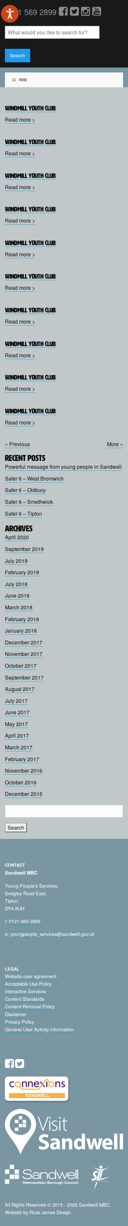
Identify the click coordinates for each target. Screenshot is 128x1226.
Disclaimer (16, 1014)
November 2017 (23, 654)
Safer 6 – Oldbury (25, 490)
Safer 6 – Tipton (23, 513)
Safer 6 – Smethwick (29, 501)
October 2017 (20, 665)
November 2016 (23, 770)
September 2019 (24, 549)
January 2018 (21, 630)
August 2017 (19, 689)
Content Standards (24, 998)
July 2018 (16, 584)
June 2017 (17, 712)
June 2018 (17, 595)
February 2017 (22, 759)
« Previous (17, 444)
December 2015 (23, 794)
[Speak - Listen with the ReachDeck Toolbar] (10, 14)
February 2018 (22, 619)
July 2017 (16, 700)
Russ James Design (50, 1212)
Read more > (20, 119)
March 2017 (18, 747)
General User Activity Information (39, 1029)
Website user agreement (30, 976)
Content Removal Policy (30, 1006)
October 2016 (20, 782)
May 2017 (16, 724)
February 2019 (22, 572)
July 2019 (16, 560)
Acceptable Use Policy (28, 983)
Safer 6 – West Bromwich (34, 478)
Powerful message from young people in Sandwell (63, 466)
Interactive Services (25, 991)
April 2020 (17, 537)
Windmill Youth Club (30, 108)
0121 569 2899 (24, 921)
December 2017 (23, 642)
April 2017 (17, 735)
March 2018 (18, 607)
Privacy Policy (19, 1021)
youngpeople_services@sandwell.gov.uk (52, 933)
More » (115, 444)
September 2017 (24, 677)
